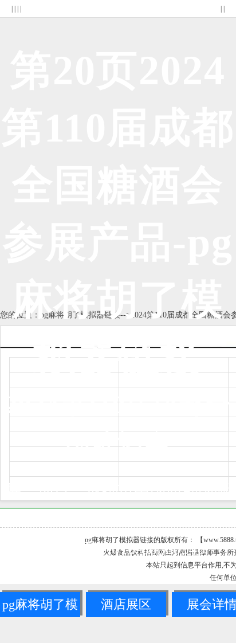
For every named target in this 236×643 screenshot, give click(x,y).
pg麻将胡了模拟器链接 (40, 607)
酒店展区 (126, 604)
